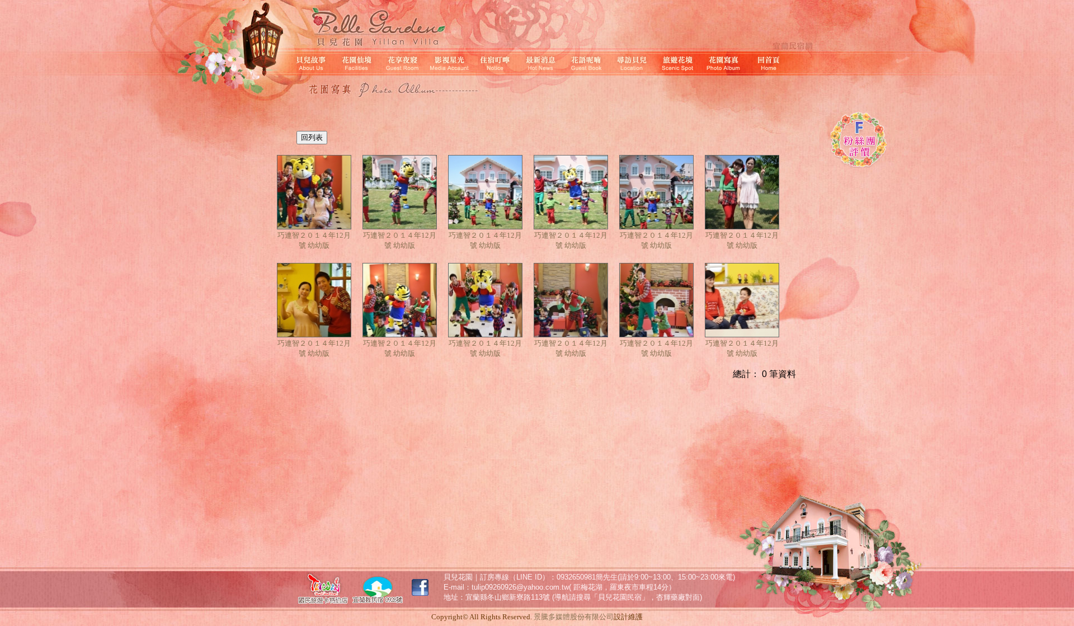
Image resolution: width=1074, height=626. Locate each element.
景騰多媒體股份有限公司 (574, 617)
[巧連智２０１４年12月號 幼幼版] (314, 192)
